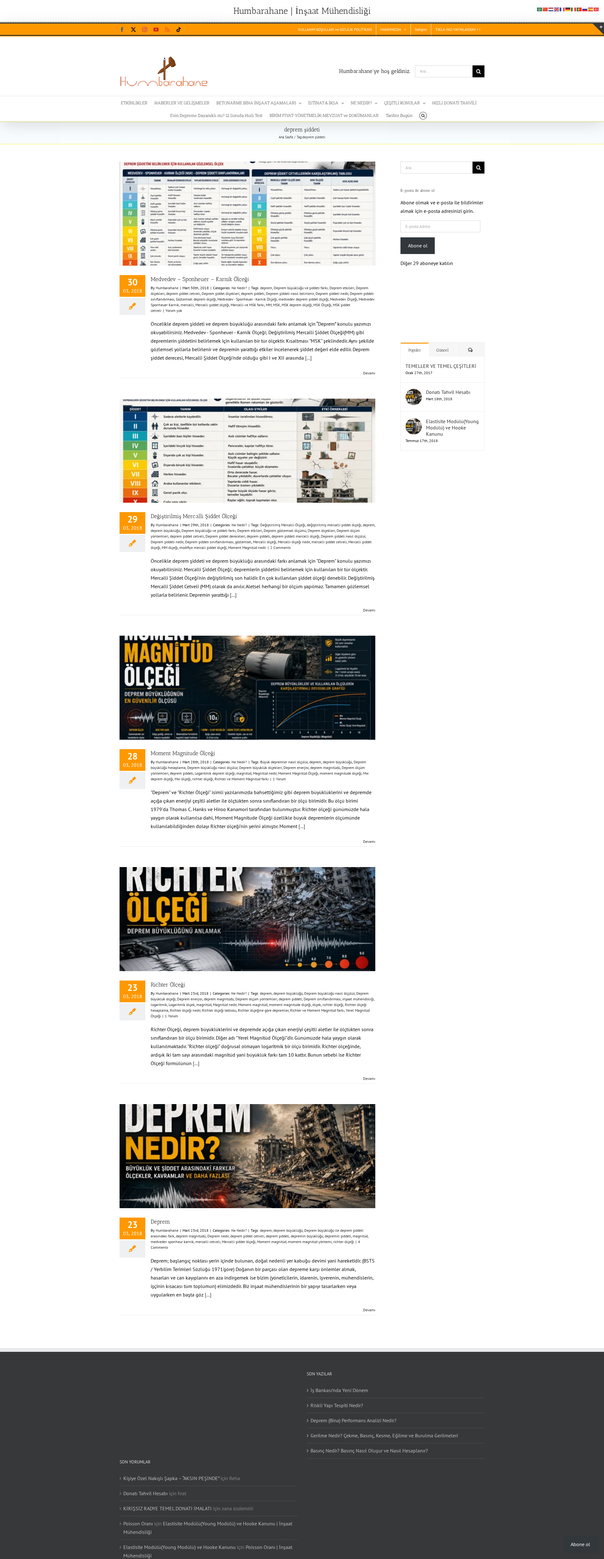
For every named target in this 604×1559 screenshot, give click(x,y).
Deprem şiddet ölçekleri (220, 293)
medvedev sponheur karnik (172, 1241)
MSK (276, 304)
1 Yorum (279, 779)
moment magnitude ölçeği (340, 773)
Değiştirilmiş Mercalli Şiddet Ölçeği (194, 516)
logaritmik (159, 1004)
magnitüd (243, 773)
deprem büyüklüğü (165, 530)
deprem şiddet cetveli (183, 293)
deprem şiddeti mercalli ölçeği (295, 536)
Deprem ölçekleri (321, 530)
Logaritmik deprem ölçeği (215, 773)
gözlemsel (243, 541)
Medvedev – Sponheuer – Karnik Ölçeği (200, 279)
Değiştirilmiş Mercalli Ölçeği (282, 524)
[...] (308, 358)
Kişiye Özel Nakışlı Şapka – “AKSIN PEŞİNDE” (171, 1478)
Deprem (160, 1221)
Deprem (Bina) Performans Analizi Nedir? (353, 1420)
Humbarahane (167, 287)
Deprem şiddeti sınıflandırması (209, 541)
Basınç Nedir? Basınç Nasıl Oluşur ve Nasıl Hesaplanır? (369, 1450)
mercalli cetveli (207, 1241)
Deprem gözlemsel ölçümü (285, 530)
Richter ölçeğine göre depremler (263, 1010)
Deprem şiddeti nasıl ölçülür (343, 536)
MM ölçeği (170, 547)
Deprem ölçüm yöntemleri (256, 999)
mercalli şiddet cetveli (329, 541)
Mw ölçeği (183, 779)
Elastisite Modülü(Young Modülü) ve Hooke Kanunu (452, 421)
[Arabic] (540, 9)
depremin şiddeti (338, 1236)
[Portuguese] (579, 9)
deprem (266, 287)
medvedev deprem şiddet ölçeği (303, 299)
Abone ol (418, 245)
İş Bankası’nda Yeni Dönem (339, 1390)
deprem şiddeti (252, 293)
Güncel (442, 343)
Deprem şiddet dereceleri (225, 536)
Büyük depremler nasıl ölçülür (284, 762)
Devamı (369, 373)
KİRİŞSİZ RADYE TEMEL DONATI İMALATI (167, 1508)
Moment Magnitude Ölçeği (183, 753)
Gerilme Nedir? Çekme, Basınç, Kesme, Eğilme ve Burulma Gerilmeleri (384, 1435)
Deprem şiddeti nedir (332, 293)
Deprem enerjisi (296, 767)
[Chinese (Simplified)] (545, 9)
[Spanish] (591, 9)
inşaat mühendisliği (358, 999)
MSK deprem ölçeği (297, 304)
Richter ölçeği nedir (185, 1010)
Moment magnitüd (252, 1004)
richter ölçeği (202, 779)
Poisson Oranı (138, 1523)
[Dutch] (551, 9)
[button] (423, 115)
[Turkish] (596, 9)
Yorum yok (173, 310)
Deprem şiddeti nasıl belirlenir (290, 293)
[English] (557, 9)
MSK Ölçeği (322, 304)
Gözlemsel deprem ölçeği (196, 299)
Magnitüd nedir (265, 773)
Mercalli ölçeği (264, 541)
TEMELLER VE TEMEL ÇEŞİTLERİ (440, 360)
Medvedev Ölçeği (343, 299)
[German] (568, 9)
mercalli (187, 304)
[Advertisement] (440, 553)
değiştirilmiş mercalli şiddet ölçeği (334, 524)
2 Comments (280, 547)
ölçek (316, 1004)
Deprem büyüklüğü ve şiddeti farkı (301, 287)
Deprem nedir (218, 1236)
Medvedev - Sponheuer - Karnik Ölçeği (247, 299)
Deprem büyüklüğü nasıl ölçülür (212, 767)
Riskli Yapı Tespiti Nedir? (336, 1405)
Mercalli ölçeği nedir (294, 541)
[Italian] (574, 9)
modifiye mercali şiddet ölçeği (202, 547)
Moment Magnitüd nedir (247, 547)
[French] (562, 9)
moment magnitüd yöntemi (310, 1241)
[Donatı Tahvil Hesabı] (413, 387)
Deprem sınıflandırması (322, 999)
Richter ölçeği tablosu (219, 1010)
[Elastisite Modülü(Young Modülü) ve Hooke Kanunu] (413, 416)
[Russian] (585, 9)
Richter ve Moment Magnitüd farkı (242, 779)
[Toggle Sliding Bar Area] (598, 29)
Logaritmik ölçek (182, 1004)
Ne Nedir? (239, 287)
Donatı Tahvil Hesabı (448, 386)
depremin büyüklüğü (307, 1236)
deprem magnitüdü (325, 767)
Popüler (414, 343)
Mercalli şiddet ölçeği (212, 304)
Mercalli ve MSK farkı (247, 304)
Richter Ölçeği (168, 984)
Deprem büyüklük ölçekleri (260, 767)
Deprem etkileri (341, 287)
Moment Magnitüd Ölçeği (298, 773)
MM (268, 304)
